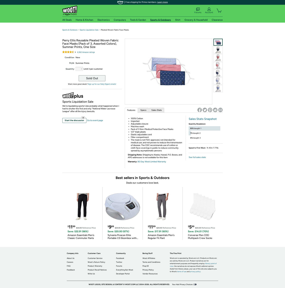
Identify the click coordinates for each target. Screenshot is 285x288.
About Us (70, 258)
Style (71, 63)
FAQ (68, 266)
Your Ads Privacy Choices (182, 284)
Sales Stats (156, 110)
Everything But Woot (124, 270)
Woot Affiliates (148, 258)
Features (131, 110)
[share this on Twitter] (205, 110)
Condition (69, 57)
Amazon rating (86, 52)
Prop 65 (145, 266)
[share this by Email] (220, 110)
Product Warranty (95, 266)
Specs (143, 110)
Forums (197, 12)
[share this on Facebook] (199, 110)
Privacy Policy (148, 270)
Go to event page (95, 120)
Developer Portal (123, 274)
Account (209, 12)
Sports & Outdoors (69, 30)
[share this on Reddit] (215, 110)
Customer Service (95, 258)
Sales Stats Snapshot (203, 119)
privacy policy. (195, 272)
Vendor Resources (150, 274)
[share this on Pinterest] (210, 110)
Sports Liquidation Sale (89, 30)
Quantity (70, 69)
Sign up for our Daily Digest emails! (102, 84)
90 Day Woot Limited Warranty (152, 161)
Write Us (91, 274)
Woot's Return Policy (96, 262)
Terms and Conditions (151, 262)
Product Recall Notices (97, 270)
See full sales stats (197, 157)
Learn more (162, 2)
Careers (70, 262)
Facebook (120, 258)
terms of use (181, 272)
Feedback (71, 270)
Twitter (119, 262)
